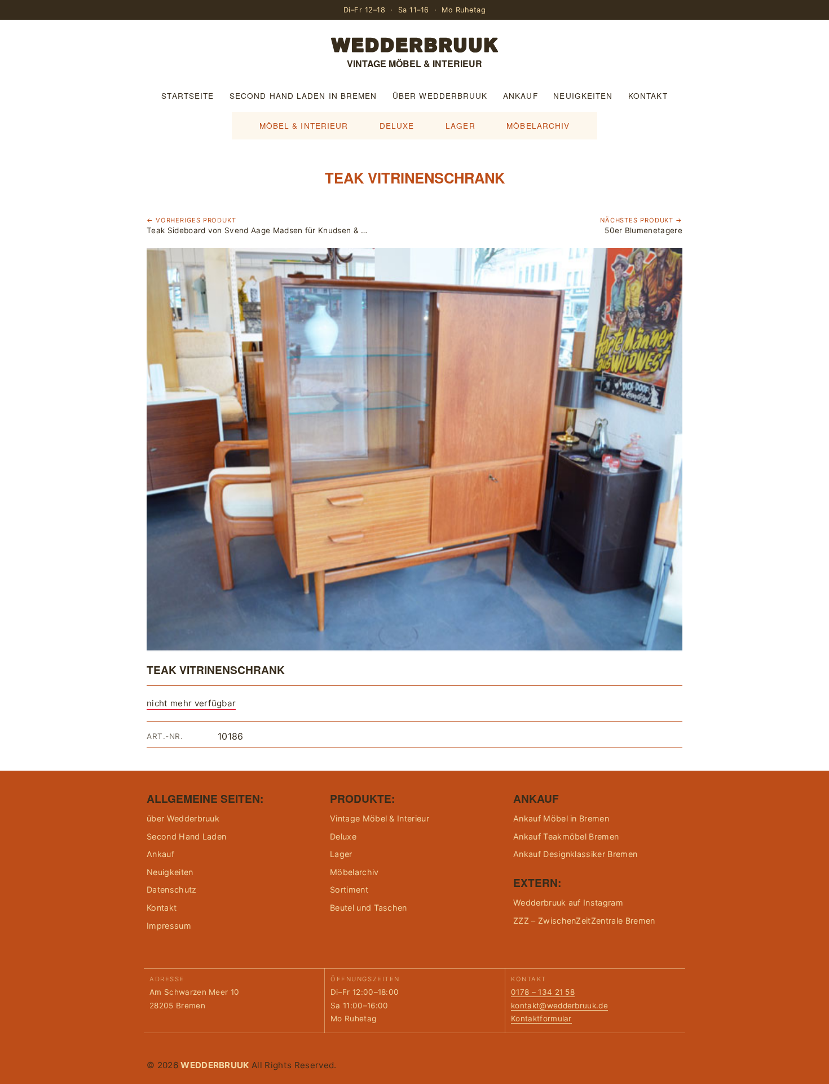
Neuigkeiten (582, 95)
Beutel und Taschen (368, 907)
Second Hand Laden (186, 836)
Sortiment (349, 889)
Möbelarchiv (538, 125)
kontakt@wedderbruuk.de (559, 1005)
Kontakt (648, 95)
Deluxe (397, 125)
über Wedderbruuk (440, 95)
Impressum (169, 925)
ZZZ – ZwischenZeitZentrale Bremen (584, 920)
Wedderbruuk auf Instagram (568, 902)
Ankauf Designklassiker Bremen (575, 854)
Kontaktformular (541, 1018)
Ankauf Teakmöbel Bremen (566, 836)
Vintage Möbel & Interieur (379, 818)
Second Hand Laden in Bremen (303, 95)
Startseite (187, 95)
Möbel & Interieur (304, 125)
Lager (460, 125)
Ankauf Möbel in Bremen (561, 818)
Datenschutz (172, 889)
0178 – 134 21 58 (543, 991)
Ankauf (520, 95)
